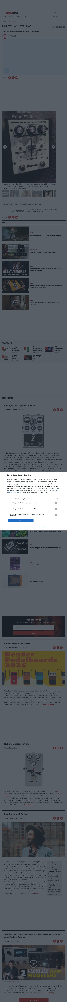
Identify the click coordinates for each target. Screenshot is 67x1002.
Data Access (33, 527)
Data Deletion (23, 527)
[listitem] (33, 499)
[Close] (63, 475)
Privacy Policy (43, 527)
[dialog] (33, 501)
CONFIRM (21, 520)
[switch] (55, 503)
